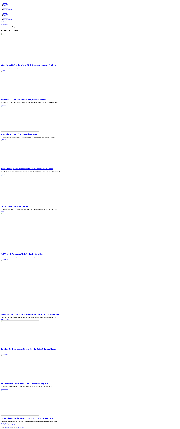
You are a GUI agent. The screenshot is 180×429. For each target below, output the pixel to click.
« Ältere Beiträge (4, 424)
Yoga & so (5, 5)
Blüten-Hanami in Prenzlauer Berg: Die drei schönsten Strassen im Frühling (28, 65)
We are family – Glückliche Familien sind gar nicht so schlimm (23, 99)
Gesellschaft (6, 4)
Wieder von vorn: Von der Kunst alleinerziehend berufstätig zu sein (25, 384)
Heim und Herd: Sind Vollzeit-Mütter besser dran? (19, 134)
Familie (5, 3)
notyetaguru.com (4, 24)
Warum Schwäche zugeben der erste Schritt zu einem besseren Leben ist (27, 418)
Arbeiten (5, 1)
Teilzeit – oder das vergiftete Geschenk (15, 206)
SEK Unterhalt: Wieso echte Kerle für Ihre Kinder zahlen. (22, 254)
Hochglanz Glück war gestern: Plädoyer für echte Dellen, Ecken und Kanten (28, 349)
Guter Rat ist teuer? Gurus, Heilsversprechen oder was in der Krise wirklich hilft (30, 314)
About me (5, 6)
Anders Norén (21, 427)
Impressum (5, 8)
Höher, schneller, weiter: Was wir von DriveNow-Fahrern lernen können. (27, 169)
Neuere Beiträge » (12, 424)
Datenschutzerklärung (8, 9)
